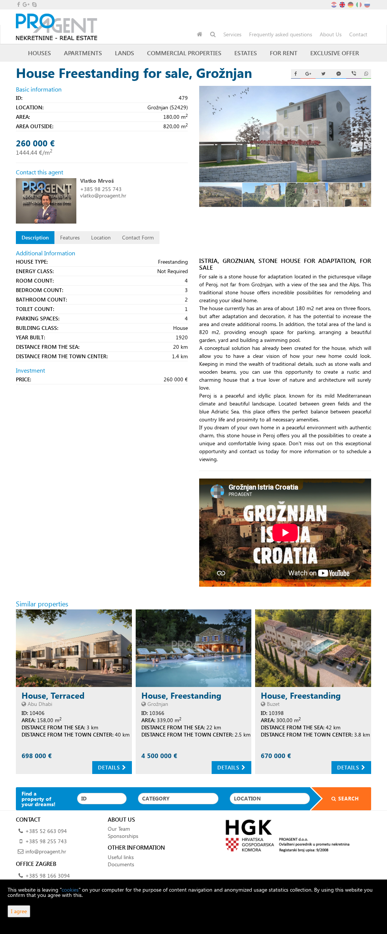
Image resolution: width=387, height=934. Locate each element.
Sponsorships (123, 835)
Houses (39, 53)
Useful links (121, 857)
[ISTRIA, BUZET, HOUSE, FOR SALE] (313, 648)
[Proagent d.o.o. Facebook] (18, 4)
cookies (70, 889)
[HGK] (285, 835)
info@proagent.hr (45, 851)
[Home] (199, 34)
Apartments (83, 53)
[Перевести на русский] (367, 4)
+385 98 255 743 (101, 189)
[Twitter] (323, 74)
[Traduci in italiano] (359, 4)
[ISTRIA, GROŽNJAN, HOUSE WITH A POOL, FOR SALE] (194, 648)
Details (110, 767)
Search (347, 798)
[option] (224, 194)
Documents (121, 864)
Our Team (119, 828)
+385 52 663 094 (46, 831)
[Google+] (308, 74)
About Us (331, 34)
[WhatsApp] (366, 74)
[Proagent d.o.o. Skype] (34, 4)
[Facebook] (295, 74)
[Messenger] (338, 74)
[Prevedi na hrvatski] (334, 4)
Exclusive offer (334, 53)
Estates (245, 53)
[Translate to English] (342, 4)
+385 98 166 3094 (47, 875)
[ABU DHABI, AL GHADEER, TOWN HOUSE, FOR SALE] (74, 648)
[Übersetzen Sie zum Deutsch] (351, 4)
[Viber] (353, 74)
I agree (19, 911)
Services (232, 34)
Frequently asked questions (280, 34)
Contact (358, 34)
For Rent (283, 53)
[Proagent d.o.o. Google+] (25, 4)
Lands (124, 53)
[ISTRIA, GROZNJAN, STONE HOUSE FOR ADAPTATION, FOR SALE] (285, 134)
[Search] (213, 34)
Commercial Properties (184, 53)
